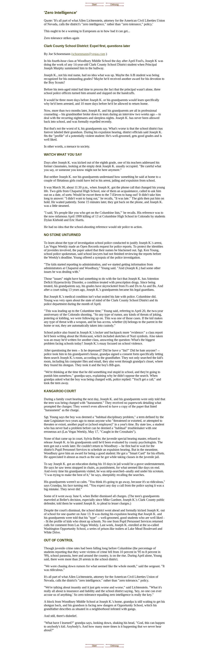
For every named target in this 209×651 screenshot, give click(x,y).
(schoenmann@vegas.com (88, 54)
